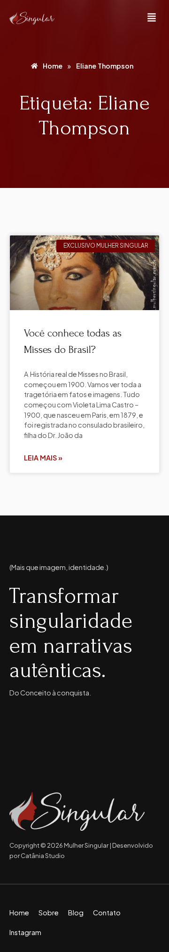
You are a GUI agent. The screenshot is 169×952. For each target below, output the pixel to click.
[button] (152, 18)
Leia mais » (43, 457)
